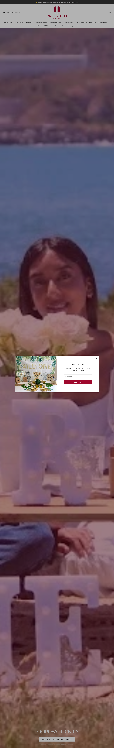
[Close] (96, 358)
